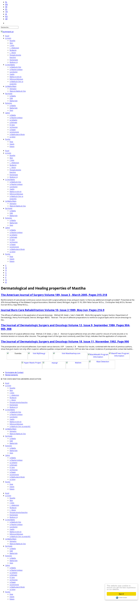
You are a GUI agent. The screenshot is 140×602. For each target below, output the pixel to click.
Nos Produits (8, 93)
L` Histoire (13, 52)
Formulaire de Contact (14, 372)
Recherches (8, 103)
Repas (11, 141)
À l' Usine (12, 125)
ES (6, 9)
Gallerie (7, 113)
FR (6, 7)
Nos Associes (13, 50)
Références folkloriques (16, 79)
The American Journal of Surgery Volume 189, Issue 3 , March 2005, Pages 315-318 (54, 295)
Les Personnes (14, 127)
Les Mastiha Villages (10, 86)
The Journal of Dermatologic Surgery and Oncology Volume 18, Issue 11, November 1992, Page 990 (65, 341)
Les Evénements (14, 132)
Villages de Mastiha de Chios (18, 91)
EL (6, 2)
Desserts (12, 144)
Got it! (121, 593)
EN (6, 4)
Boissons (12, 146)
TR (6, 11)
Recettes (7, 139)
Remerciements (11, 375)
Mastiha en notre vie (15, 76)
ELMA (11, 98)
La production (14, 72)
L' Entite (12, 45)
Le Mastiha (13, 96)
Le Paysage (13, 129)
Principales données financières (15, 56)
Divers (11, 110)
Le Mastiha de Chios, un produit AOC (16, 82)
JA (6, 14)
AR (6, 19)
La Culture (12, 137)
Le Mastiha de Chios (15, 67)
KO (6, 16)
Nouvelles (12, 40)
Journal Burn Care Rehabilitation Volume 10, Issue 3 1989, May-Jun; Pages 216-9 (52, 310)
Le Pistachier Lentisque (16, 69)
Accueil (7, 36)
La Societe (8, 38)
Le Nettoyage (13, 122)
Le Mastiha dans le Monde (17, 134)
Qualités (12, 74)
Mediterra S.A (14, 62)
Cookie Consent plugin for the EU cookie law (121, 597)
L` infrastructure (14, 48)
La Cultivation (13, 120)
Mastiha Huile (14, 101)
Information (13, 89)
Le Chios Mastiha (10, 64)
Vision (11, 43)
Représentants (14, 60)
